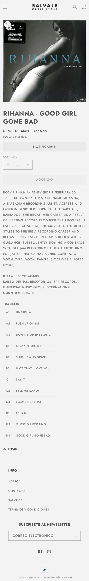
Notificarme (44, 146)
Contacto (16, 491)
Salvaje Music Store (35, 577)
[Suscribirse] (76, 536)
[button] (5, 6)
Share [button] (13, 449)
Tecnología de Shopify (59, 577)
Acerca (14, 481)
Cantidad (10, 157)
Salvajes (15, 500)
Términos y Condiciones (28, 509)
